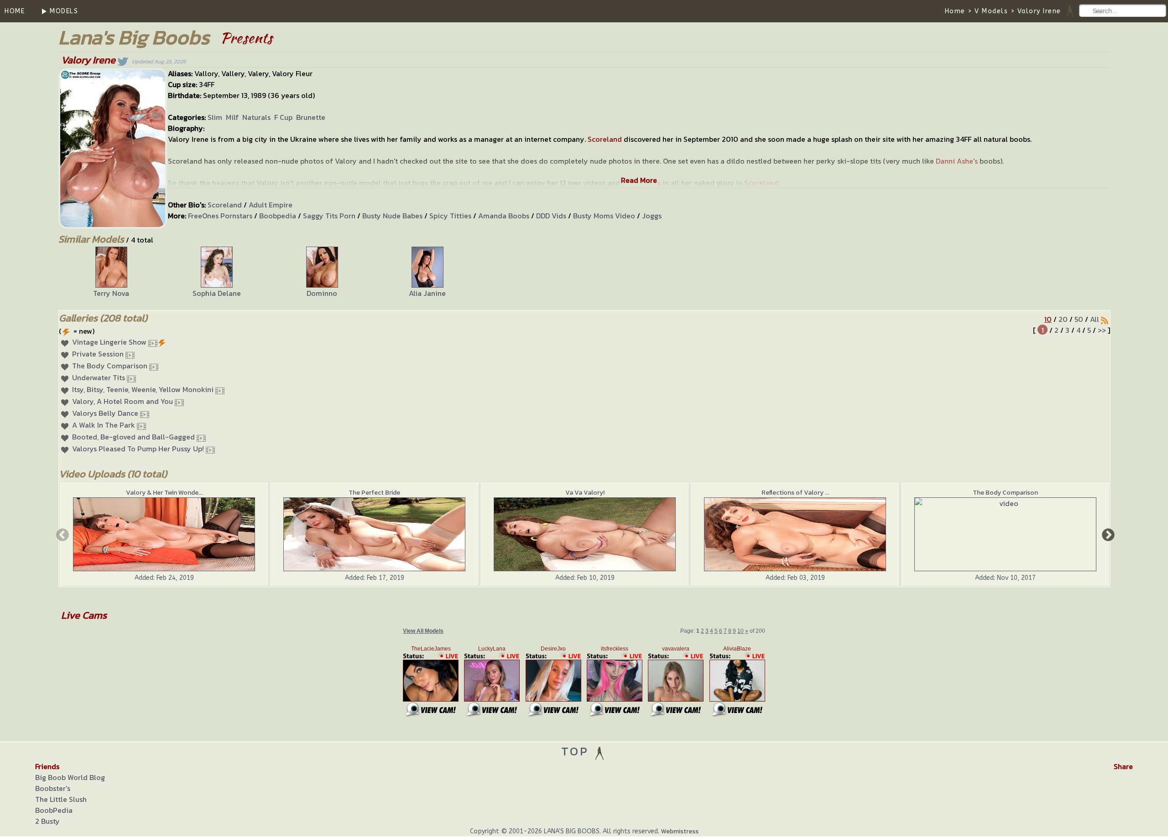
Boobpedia (277, 215)
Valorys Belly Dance (105, 413)
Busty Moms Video (604, 215)
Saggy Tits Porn (329, 215)
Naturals (256, 117)
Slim (215, 117)
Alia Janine (427, 293)
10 (1048, 319)
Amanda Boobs (503, 215)
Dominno (322, 293)
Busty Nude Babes (392, 215)
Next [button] (1107, 534)
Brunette (310, 117)
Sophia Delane (217, 293)
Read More (639, 180)
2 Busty (47, 821)
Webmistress (680, 831)
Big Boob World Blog (70, 777)
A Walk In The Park (103, 424)
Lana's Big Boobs (133, 37)
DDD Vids (551, 215)
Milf (232, 117)
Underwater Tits (98, 377)
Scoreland (605, 139)
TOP (577, 751)
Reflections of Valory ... (795, 492)
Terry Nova (111, 293)
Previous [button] (61, 534)
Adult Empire (270, 204)
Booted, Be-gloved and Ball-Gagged (133, 436)
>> (1102, 330)
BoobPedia (54, 810)
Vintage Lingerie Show (109, 341)
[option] (111, 273)
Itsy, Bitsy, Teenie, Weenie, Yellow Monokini (143, 389)
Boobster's (52, 788)
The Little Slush (61, 799)
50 (1078, 319)
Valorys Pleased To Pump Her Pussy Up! (138, 448)
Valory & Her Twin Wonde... (164, 492)
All (1094, 319)
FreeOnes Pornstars (220, 215)
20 (1063, 319)
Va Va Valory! (585, 492)
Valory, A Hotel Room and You (122, 401)
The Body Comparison (109, 365)
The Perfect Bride (374, 492)
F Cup (283, 117)
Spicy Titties (450, 215)
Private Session (98, 353)
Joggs (652, 215)
